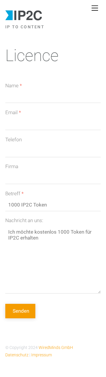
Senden (21, 311)
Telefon (13, 139)
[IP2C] (24, 19)
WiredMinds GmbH (56, 347)
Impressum (41, 355)
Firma (11, 166)
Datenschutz (17, 355)
